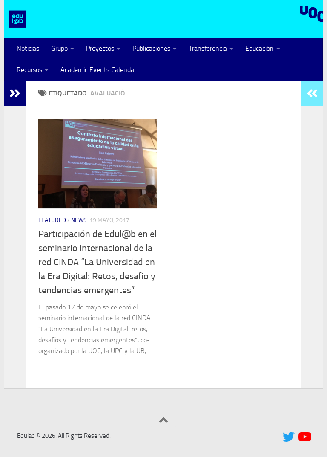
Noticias (28, 48)
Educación (259, 48)
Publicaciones (151, 48)
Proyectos (100, 48)
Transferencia (208, 48)
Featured (52, 220)
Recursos (29, 70)
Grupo (59, 48)
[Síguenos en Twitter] (289, 437)
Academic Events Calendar (98, 70)
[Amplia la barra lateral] (15, 93)
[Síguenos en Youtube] (304, 437)
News (79, 220)
